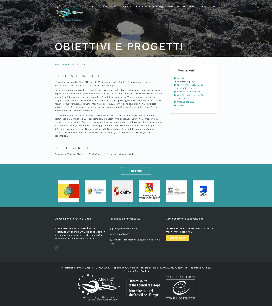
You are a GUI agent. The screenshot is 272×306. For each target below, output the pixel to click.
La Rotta (126, 6)
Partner (181, 6)
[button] (105, 203)
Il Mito (114, 6)
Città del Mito (142, 6)
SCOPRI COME (177, 238)
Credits (145, 271)
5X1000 (192, 6)
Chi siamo (66, 64)
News (170, 6)
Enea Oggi (158, 6)
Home (90, 6)
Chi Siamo (102, 6)
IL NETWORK (136, 170)
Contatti (204, 6)
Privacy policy (130, 271)
